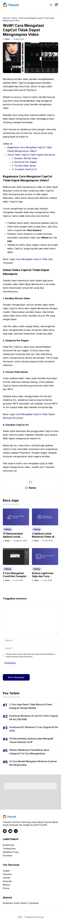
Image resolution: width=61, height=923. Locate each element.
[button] (50, 4)
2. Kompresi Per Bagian (24, 162)
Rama (7, 39)
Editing (14, 18)
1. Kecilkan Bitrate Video (24, 158)
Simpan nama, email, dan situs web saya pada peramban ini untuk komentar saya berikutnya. (30, 655)
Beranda (6, 18)
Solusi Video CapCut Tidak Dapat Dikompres (31, 154)
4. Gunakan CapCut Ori (24, 169)
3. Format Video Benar (24, 165)
